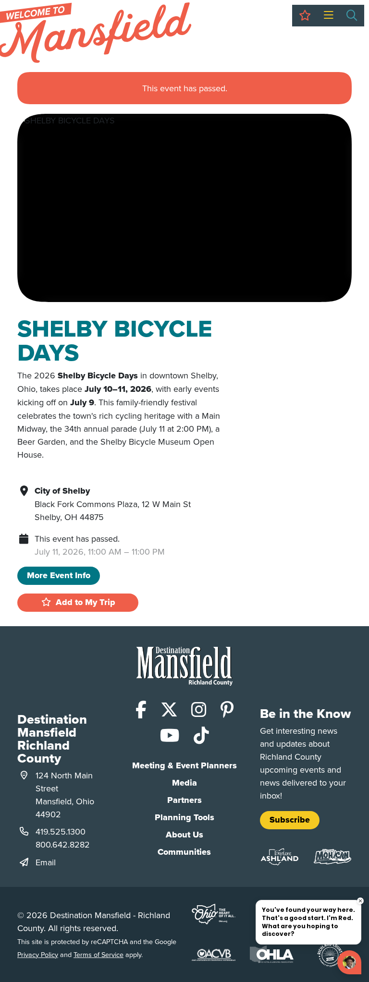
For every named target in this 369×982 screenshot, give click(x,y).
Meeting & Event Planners (184, 765)
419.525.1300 (61, 831)
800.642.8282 (63, 844)
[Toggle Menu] (328, 15)
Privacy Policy (37, 954)
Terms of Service (98, 954)
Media (184, 782)
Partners (184, 800)
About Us (184, 834)
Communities (184, 852)
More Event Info (58, 575)
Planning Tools (184, 817)
